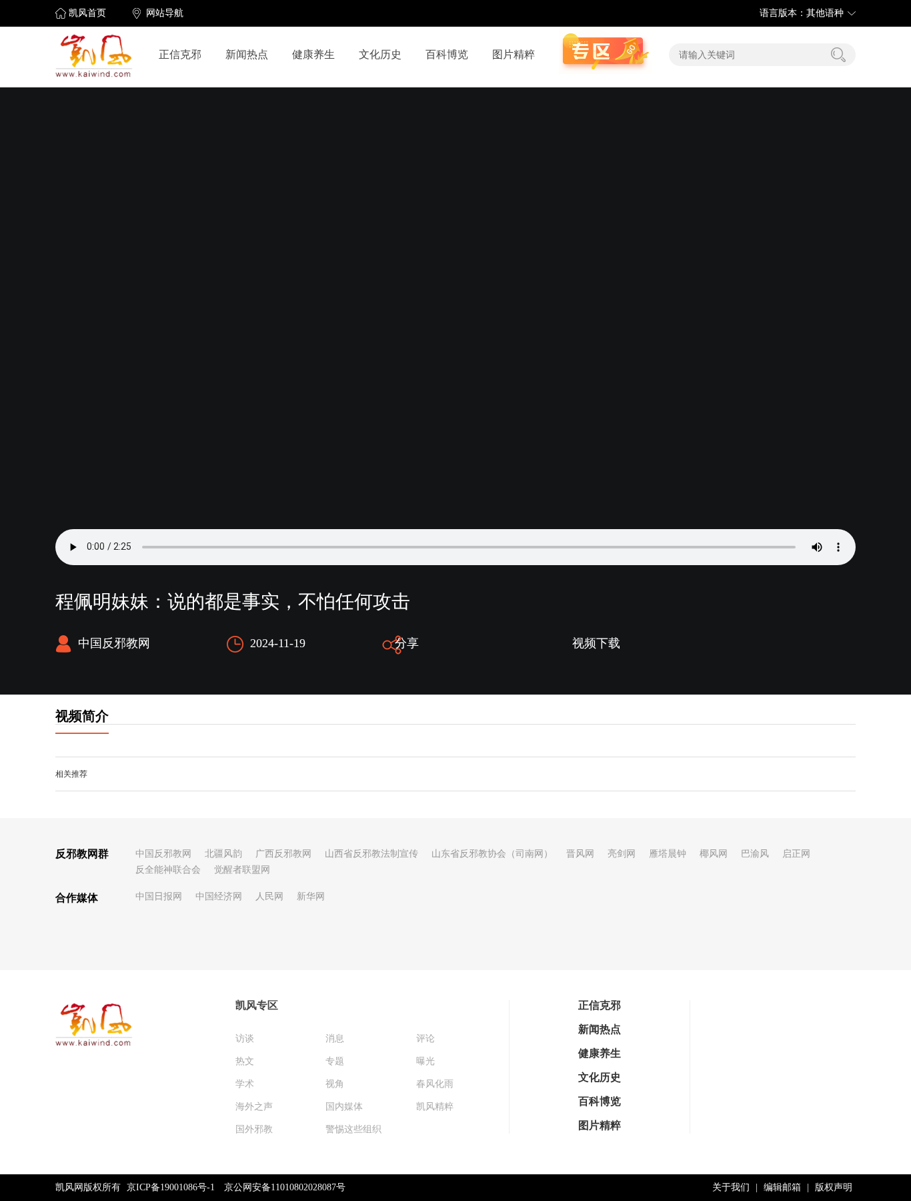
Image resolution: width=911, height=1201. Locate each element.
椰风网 (714, 854)
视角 (334, 1084)
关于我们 (731, 1187)
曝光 (425, 1061)
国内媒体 (344, 1107)
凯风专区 (256, 1005)
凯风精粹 (434, 1107)
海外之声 (254, 1107)
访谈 (244, 1039)
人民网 (269, 896)
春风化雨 (434, 1084)
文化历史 (380, 54)
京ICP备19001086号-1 (171, 1187)
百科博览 (446, 54)
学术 (244, 1084)
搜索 (838, 54)
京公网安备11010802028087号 (284, 1187)
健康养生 (313, 54)
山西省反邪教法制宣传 (371, 854)
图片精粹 (513, 54)
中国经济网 (218, 896)
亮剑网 (622, 854)
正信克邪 (180, 54)
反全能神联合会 (168, 870)
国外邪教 (254, 1129)
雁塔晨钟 (667, 854)
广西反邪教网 (283, 854)
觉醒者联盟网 (242, 870)
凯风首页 (87, 13)
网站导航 (164, 13)
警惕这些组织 (353, 1129)
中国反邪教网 (163, 854)
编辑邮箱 (782, 1187)
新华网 (311, 896)
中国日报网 (158, 896)
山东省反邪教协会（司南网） (492, 854)
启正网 (796, 854)
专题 (334, 1061)
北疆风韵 (223, 854)
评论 (425, 1039)
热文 (244, 1061)
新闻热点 (246, 54)
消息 (334, 1039)
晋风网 (580, 854)
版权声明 (833, 1187)
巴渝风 (755, 854)
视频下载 (596, 643)
